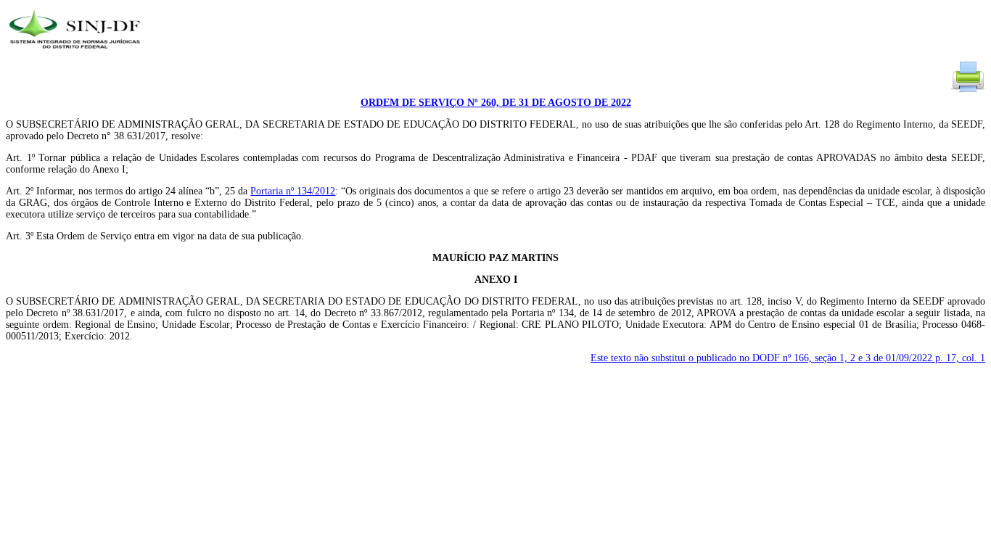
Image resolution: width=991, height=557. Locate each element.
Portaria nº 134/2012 (292, 191)
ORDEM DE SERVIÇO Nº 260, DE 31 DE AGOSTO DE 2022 (496, 102)
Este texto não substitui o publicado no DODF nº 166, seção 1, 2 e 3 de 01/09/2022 (788, 357)
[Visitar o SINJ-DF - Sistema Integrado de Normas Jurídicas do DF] (76, 53)
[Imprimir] (967, 91)
